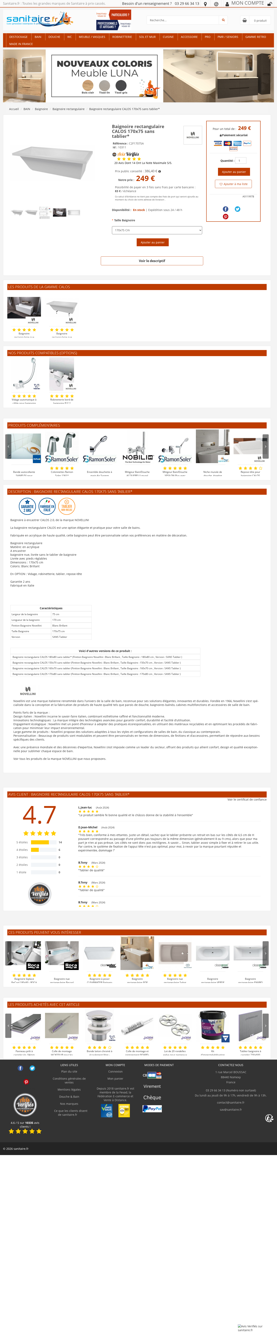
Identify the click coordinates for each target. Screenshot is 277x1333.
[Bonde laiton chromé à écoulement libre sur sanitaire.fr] (99, 1025)
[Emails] (216, 4)
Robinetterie (122, 37)
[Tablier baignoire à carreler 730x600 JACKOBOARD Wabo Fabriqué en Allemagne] (250, 1025)
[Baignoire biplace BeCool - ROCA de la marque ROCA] (24, 953)
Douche (54, 37)
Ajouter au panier (153, 242)
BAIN (38, 37)
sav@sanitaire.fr (231, 1109)
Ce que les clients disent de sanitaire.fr (70, 1113)
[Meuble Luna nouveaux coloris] (138, 75)
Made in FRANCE (21, 44)
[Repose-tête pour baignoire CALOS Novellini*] (250, 446)
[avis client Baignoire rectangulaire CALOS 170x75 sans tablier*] (119, 159)
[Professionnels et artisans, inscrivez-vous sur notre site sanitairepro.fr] (113, 25)
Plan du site (69, 1071)
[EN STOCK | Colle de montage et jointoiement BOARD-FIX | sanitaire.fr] (137, 1025)
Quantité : (227, 161)
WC (69, 37)
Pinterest (26, 1082)
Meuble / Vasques (92, 37)
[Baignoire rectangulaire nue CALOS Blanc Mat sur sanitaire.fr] (62, 308)
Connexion (115, 1071)
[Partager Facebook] (225, 209)
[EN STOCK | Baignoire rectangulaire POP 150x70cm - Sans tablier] (137, 953)
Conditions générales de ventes (69, 1080)
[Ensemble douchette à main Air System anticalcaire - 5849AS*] (99, 446)
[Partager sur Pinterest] (225, 216)
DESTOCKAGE (18, 37)
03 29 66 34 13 (187, 3)
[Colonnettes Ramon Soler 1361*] (62, 446)
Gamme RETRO (255, 37)
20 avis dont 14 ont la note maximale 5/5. (143, 163)
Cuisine (168, 37)
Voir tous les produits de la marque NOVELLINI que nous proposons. (59, 759)
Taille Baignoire (124, 220)
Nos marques (69, 1104)
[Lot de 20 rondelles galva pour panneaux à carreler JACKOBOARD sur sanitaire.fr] (175, 1025)
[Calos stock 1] (52, 163)
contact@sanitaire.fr (231, 1102)
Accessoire (189, 37)
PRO (207, 37)
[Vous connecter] (270, 4)
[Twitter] (237, 209)
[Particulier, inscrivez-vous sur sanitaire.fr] (113, 14)
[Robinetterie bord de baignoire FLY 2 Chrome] (62, 374)
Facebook (20, 1068)
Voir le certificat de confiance (247, 799)
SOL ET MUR (147, 37)
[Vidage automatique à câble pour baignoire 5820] (24, 374)
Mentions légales (69, 1089)
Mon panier (115, 1078)
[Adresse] (205, 4)
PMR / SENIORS (228, 37)
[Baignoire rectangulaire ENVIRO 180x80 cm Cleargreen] (250, 953)
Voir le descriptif (152, 261)
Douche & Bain (69, 1097)
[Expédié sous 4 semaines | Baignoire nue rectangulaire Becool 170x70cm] (62, 953)
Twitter (32, 1068)
